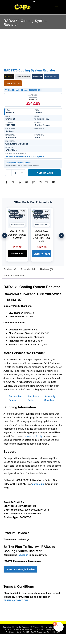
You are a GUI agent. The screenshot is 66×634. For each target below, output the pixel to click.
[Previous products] (4, 235)
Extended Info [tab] (28, 269)
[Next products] (61, 235)
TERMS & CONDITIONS (16, 600)
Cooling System (36, 156)
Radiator (9, 156)
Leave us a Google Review (20, 569)
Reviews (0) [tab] (46, 269)
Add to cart (45, 172)
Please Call (17, 253)
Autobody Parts (21, 156)
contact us (38, 483)
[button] (41, 253)
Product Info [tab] (10, 269)
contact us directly (33, 436)
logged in (23, 554)
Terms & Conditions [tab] (14, 275)
